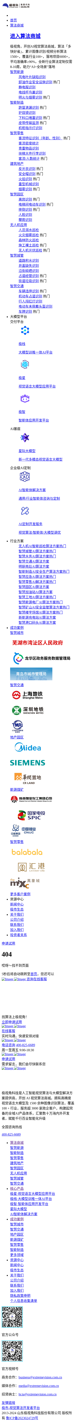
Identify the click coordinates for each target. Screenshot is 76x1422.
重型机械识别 (29, 184)
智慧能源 (17, 72)
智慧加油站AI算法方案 (36, 592)
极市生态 (17, 909)
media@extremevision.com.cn (39, 1386)
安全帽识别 (27, 174)
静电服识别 (27, 87)
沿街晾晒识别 (29, 271)
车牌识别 (25, 311)
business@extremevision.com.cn (40, 1377)
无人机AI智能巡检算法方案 (42, 546)
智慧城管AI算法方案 (37, 551)
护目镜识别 (27, 113)
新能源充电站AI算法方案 (37, 617)
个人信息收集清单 (23, 1301)
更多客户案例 (20, 894)
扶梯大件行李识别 (32, 153)
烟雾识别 (25, 189)
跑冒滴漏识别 (29, 107)
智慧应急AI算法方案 (37, 577)
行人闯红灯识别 (30, 301)
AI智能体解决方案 (23, 1214)
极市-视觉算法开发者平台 (21, 1408)
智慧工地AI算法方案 (37, 597)
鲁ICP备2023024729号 (22, 1418)
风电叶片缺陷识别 (32, 77)
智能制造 (17, 102)
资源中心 (17, 1260)
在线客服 (8, 1031)
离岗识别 (25, 199)
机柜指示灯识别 (30, 128)
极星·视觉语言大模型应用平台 (32, 1194)
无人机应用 (18, 225)
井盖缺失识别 (29, 265)
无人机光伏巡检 (30, 250)
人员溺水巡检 (29, 230)
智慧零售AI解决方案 (37, 582)
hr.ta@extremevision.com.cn (38, 1394)
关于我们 (17, 1275)
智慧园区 (17, 194)
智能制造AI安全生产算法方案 (44, 571)
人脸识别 (25, 214)
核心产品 (17, 1188)
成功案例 (17, 1219)
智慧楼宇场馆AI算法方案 (41, 612)
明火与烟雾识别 (30, 97)
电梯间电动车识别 (32, 204)
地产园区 (17, 737)
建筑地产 (17, 164)
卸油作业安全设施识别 (35, 82)
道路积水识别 (29, 260)
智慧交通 (17, 286)
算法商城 (17, 1143)
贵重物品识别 (29, 148)
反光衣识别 (27, 169)
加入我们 (17, 930)
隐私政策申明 (20, 1295)
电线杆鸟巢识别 (30, 92)
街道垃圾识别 (29, 281)
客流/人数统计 (29, 158)
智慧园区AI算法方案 (34, 587)
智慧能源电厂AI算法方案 (41, 602)
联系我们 (17, 925)
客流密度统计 (29, 143)
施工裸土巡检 (29, 245)
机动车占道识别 (30, 296)
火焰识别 (25, 179)
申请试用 (8, 1059)
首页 (33, 974)
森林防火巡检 (29, 240)
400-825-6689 (25, 1045)
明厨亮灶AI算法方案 (34, 566)
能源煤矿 (17, 789)
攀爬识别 (25, 220)
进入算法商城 (25, 36)
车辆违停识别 (29, 291)
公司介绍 (17, 919)
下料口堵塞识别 (30, 118)
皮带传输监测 (29, 123)
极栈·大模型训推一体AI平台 (31, 1199)
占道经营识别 (29, 276)
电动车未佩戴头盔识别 (35, 306)
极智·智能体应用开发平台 (29, 1204)
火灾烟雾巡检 (29, 235)
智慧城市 (17, 633)
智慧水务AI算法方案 (37, 556)
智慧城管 (17, 255)
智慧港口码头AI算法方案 (37, 622)
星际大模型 (18, 1209)
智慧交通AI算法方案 (34, 561)
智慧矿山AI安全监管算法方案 (44, 607)
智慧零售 (17, 133)
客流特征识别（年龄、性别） (40, 138)
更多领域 (17, 1255)
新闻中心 (17, 904)
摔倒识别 (25, 209)
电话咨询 (8, 1045)
